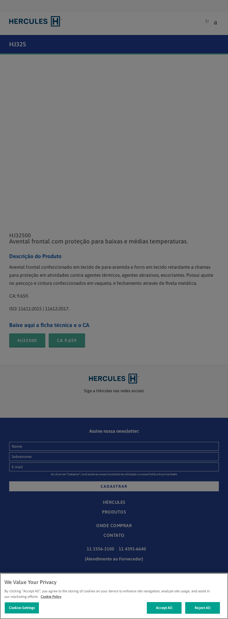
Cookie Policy (51, 597)
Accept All (164, 608)
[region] (114, 596)
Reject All (202, 608)
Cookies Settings (22, 608)
